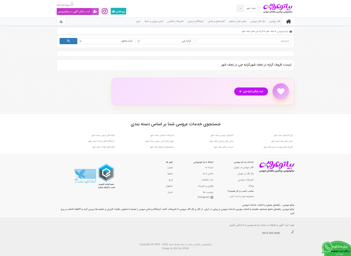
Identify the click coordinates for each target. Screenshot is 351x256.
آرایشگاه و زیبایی (196, 21)
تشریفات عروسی (246, 180)
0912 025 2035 (271, 233)
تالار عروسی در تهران (244, 167)
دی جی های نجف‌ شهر (223, 147)
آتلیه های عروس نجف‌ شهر (103, 135)
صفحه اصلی (288, 21)
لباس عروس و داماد (153, 21)
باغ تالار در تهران (246, 174)
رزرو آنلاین (120, 12)
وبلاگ (251, 186)
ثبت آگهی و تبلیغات (278, 225)
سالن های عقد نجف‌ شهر (282, 141)
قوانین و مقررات (205, 186)
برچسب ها (208, 192)
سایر (138, 21)
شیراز (170, 192)
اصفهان (169, 186)
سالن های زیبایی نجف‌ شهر (221, 141)
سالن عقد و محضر (237, 21)
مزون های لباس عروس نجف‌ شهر (160, 141)
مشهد (170, 174)
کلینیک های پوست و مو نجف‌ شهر (278, 147)
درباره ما (209, 167)
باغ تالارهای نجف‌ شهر (283, 135)
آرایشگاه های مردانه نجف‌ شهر (101, 141)
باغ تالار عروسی (257, 21)
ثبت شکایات (207, 180)
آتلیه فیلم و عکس (216, 21)
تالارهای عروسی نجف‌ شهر (222, 135)
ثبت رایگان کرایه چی (253, 91)
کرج (171, 180)
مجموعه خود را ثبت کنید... (241, 196)
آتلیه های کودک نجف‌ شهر (103, 147)
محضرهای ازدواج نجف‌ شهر (162, 147)
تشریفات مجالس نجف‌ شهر (162, 135)
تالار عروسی (274, 21)
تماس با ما (208, 174)
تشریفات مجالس (175, 21)
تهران (170, 167)
